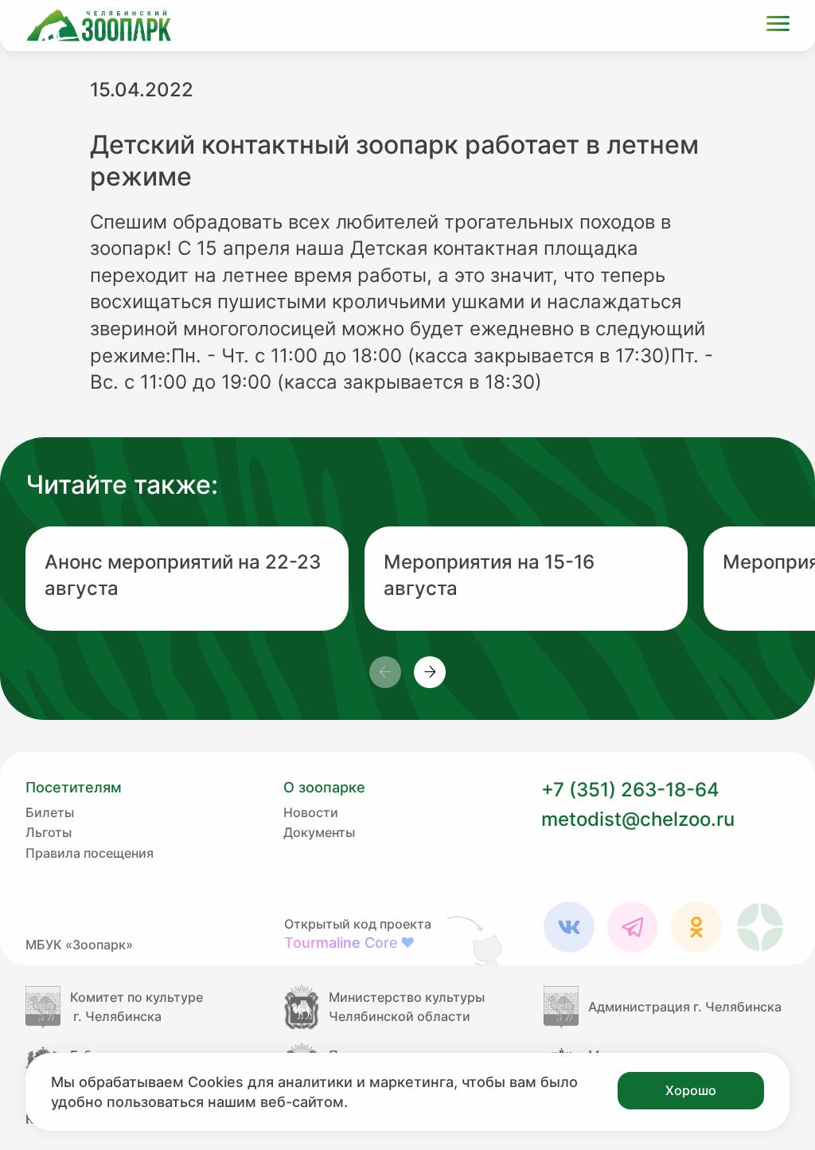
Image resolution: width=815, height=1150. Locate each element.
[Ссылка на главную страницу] (98, 25)
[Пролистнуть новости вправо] (430, 672)
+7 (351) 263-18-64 (630, 789)
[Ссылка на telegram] (632, 927)
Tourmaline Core (349, 942)
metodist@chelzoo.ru (638, 819)
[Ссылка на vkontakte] (569, 927)
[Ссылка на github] (475, 940)
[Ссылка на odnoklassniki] (696, 927)
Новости (310, 812)
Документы (319, 832)
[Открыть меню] (778, 26)
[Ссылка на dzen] (760, 927)
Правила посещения (89, 853)
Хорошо (690, 1090)
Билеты (49, 812)
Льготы (48, 832)
